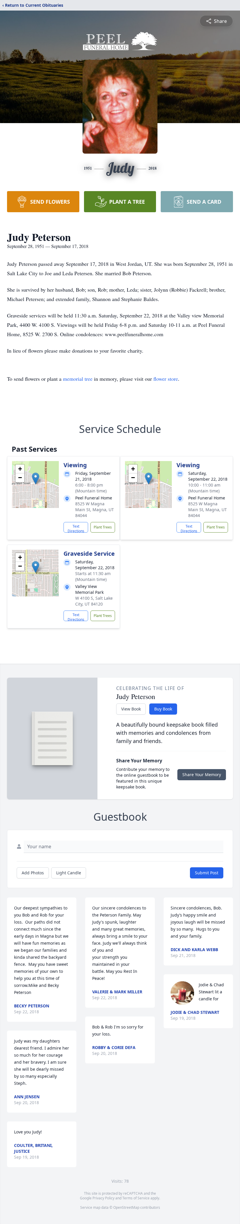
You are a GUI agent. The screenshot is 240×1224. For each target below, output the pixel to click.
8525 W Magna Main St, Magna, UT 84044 (94, 509)
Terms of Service (136, 1198)
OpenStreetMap (126, 1207)
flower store (165, 378)
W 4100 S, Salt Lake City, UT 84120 (94, 601)
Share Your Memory (201, 774)
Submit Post (206, 872)
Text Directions (76, 528)
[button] (35, 478)
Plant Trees (103, 527)
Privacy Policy (103, 1198)
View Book (131, 709)
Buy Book (163, 709)
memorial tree (77, 378)
